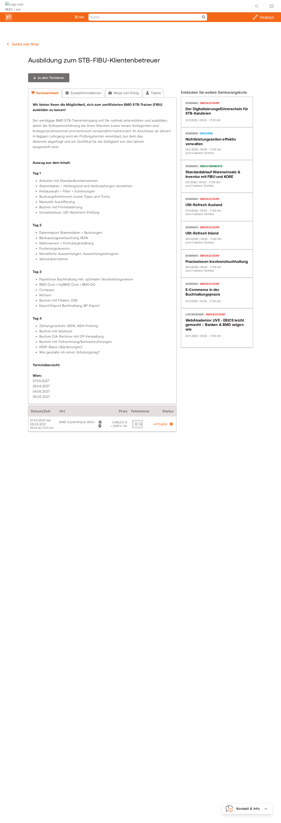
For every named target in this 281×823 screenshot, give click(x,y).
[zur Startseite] (15, 6)
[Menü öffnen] (271, 6)
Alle (81, 17)
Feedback (267, 17)
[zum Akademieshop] (8, 17)
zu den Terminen (50, 78)
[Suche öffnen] (256, 6)
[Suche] (203, 17)
